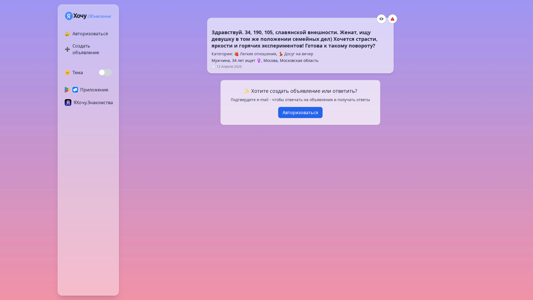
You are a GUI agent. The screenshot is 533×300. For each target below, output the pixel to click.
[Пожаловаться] (392, 18)
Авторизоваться (300, 112)
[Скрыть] (381, 18)
